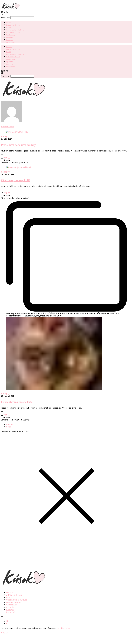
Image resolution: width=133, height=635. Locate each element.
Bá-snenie (10, 42)
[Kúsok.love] (10, 10)
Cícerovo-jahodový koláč (15, 180)
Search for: (5, 17)
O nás (8, 427)
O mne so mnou (13, 32)
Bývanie (9, 37)
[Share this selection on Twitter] (7, 621)
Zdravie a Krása (13, 25)
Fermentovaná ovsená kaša (16, 402)
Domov (9, 22)
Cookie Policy (64, 628)
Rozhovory (10, 35)
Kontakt (10, 424)
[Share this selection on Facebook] (6, 623)
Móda (8, 27)
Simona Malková (7, 127)
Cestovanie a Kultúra (15, 30)
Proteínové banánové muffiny (18, 145)
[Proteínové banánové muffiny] (17, 132)
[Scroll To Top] (2, 616)
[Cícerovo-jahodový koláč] (18, 167)
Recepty (9, 40)
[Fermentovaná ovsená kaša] (54, 389)
